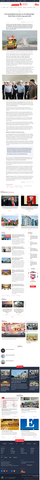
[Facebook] (28, 1)
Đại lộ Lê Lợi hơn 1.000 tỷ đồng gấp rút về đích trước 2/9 (5, 377)
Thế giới (2, 194)
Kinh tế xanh (20, 7)
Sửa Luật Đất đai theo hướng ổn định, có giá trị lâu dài (17, 259)
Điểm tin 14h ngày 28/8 (10, 349)
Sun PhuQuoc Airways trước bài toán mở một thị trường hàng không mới (18, 248)
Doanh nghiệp (29, 7)
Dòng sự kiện (19, 395)
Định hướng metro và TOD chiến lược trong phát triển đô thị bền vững (9, 410)
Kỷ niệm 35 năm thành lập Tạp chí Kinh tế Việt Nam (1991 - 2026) (28, 410)
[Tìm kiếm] (3, 4)
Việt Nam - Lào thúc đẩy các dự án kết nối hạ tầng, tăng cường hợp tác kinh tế (18, 271)
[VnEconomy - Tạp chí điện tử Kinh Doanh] (19, 440)
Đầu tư (7, 7)
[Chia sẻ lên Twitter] (28, 22)
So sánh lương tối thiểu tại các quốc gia (31, 342)
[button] (20, 316)
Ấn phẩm (33, 268)
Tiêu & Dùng (11, 443)
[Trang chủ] (1, 7)
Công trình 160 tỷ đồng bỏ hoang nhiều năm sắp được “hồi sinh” (34, 388)
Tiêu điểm (4, 7)
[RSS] (14, 471)
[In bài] (6, 22)
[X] (30, 1)
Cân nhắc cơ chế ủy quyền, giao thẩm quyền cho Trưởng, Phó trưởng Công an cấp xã (5, 389)
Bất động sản (35, 7)
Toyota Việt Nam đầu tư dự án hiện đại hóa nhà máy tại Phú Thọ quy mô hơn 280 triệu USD (18, 236)
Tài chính (11, 7)
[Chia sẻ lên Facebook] (26, 22)
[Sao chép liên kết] (31, 22)
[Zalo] (32, 1)
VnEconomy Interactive (25, 430)
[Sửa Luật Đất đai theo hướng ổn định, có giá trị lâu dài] (19, 374)
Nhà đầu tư (31, 241)
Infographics (32, 321)
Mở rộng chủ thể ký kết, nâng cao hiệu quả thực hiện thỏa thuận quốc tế (18, 285)
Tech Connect (29, 443)
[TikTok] (36, 1)
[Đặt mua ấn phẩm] (36, 4)
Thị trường (24, 7)
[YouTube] (34, 1)
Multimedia (4, 321)
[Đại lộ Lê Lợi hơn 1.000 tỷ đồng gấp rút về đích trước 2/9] (5, 372)
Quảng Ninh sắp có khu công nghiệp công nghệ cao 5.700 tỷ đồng (34, 249)
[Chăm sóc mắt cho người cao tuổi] (34, 372)
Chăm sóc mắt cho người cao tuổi (31, 331)
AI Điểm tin (19, 346)
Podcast (29, 321)
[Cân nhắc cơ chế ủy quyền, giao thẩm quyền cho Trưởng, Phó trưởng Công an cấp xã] (5, 383)
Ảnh (1, 457)
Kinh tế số (15, 7)
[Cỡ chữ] (8, 22)
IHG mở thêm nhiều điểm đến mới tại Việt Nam (33, 243)
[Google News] (38, 1)
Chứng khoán (5, 443)
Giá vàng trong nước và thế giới (7, 430)
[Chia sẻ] (32, 22)
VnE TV (26, 321)
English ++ (34, 443)
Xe (16, 443)
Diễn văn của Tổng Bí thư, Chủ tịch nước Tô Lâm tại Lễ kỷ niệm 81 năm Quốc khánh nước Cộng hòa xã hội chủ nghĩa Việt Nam (29, 208)
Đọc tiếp (3, 233)
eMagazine (36, 321)
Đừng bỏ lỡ (4, 299)
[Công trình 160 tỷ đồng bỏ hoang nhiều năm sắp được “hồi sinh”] (34, 383)
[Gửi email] (29, 22)
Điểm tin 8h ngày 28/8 (10, 360)
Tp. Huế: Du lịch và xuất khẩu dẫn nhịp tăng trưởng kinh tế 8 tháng (33, 264)
